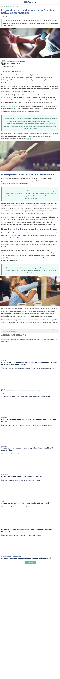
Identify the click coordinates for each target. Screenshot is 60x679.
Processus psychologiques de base (11, 556)
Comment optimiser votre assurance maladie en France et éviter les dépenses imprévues (27, 392)
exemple (4, 222)
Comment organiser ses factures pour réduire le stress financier (25, 503)
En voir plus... (30, 562)
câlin (24, 316)
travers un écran (12, 106)
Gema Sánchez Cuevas (13, 63)
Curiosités (4, 527)
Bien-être (4, 360)
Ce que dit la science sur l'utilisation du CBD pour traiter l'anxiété (26, 558)
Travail (3, 501)
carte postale (49, 270)
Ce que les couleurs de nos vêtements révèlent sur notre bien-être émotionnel (26, 531)
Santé (3, 389)
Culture (3, 6)
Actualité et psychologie (12, 6)
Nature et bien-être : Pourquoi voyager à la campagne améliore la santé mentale (28, 420)
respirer (28, 138)
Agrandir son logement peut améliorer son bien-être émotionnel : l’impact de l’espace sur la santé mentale (29, 363)
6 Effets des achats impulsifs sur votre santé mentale (21, 476)
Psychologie (4, 474)
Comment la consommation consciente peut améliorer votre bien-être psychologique (27, 449)
